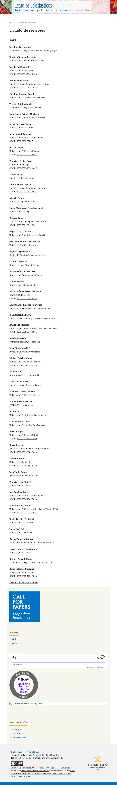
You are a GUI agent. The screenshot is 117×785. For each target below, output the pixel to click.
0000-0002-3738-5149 (27, 141)
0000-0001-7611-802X (27, 191)
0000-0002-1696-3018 (27, 576)
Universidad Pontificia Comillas (35, 770)
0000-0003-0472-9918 (27, 87)
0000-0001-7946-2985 (27, 74)
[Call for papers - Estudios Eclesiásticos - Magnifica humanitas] (24, 621)
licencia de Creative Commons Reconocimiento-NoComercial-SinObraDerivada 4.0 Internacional (43, 773)
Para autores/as (16, 733)
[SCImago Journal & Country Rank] (25, 704)
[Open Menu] (9, 3)
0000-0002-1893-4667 (27, 168)
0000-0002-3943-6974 (27, 331)
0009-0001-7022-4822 (27, 154)
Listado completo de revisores (23, 582)
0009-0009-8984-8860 (27, 452)
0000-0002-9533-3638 (27, 512)
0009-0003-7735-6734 (27, 365)
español (13, 643)
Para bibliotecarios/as (18, 737)
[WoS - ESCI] (23, 698)
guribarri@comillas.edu (51, 758)
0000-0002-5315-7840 (27, 438)
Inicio (12, 23)
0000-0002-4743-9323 (27, 298)
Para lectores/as (16, 729)
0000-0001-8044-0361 (27, 225)
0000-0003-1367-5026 (27, 499)
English (12, 639)
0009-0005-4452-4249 (27, 465)
